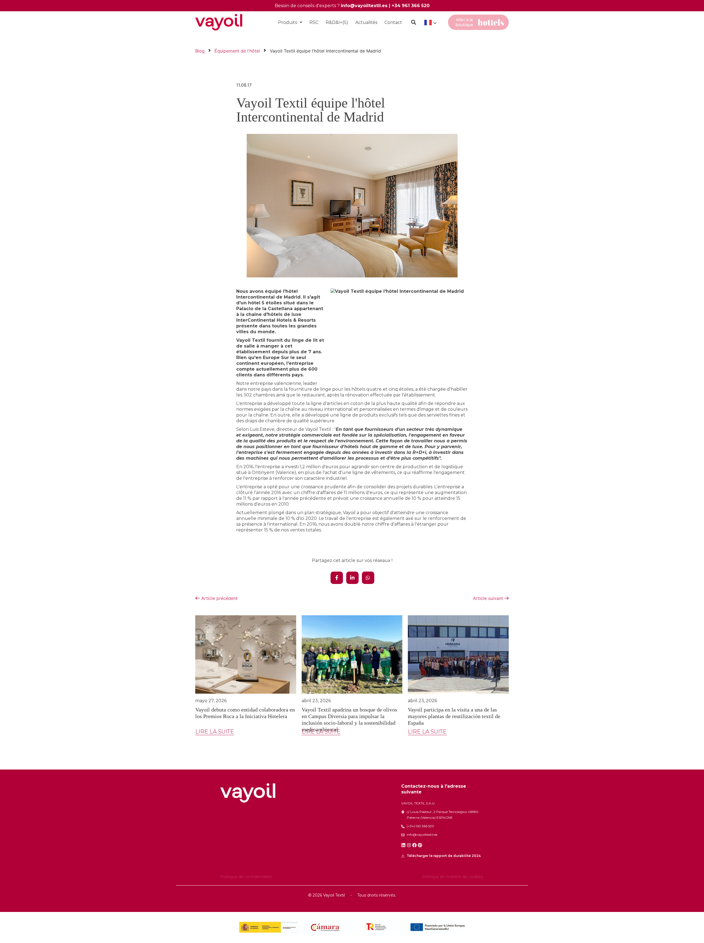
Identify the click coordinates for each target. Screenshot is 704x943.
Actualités (366, 22)
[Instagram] (409, 845)
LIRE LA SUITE (214, 732)
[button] (290, 22)
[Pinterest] (420, 845)
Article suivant (488, 598)
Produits (287, 22)
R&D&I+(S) (337, 22)
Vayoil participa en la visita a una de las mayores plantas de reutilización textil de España (454, 716)
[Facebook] (414, 845)
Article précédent (219, 598)
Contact (393, 22)
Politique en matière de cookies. (453, 876)
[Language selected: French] (430, 22)
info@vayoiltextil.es (364, 5)
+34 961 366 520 (411, 5)
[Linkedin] (403, 845)
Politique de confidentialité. (246, 876)
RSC (313, 22)
